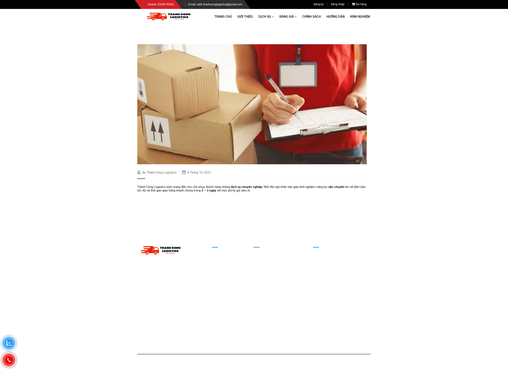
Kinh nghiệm (360, 16)
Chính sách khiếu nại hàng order (274, 266)
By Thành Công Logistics (159, 172)
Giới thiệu (245, 16)
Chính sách (311, 16)
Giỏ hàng (361, 4)
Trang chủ (223, 16)
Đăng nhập (337, 4)
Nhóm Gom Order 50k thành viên (334, 257)
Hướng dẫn (335, 16)
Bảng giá (286, 16)
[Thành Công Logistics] (168, 16)
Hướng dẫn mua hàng (267, 257)
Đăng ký (319, 4)
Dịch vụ (265, 16)
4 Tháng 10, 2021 (199, 172)
